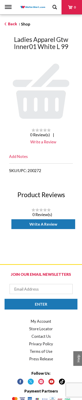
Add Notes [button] (18, 156)
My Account (41, 321)
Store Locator (41, 328)
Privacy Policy (41, 343)
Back (12, 23)
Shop (25, 24)
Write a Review (43, 224)
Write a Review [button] (43, 141)
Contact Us (41, 336)
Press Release (41, 358)
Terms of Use (41, 351)
